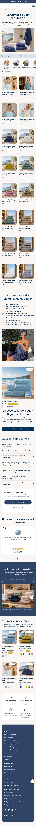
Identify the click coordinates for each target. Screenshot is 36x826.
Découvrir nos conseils (18, 580)
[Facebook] (5, 810)
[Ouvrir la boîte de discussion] (32, 781)
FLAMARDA (12, 815)
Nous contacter (18, 502)
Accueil (4, 10)
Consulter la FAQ (18, 507)
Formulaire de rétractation (11, 785)
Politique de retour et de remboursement (15, 802)
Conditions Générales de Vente (12, 796)
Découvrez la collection (17, 429)
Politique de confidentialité (11, 805)
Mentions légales (8, 793)
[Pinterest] (12, 810)
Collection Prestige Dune (10, 747)
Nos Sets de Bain (8, 738)
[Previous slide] (4, 597)
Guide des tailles (8, 767)
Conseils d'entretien (9, 770)
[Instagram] (9, 810)
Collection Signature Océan (11, 744)
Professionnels (8, 756)
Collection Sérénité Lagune (11, 750)
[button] (3, 656)
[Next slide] (31, 597)
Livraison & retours (9, 782)
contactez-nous (25, 717)
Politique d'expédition (10, 799)
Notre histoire (8, 753)
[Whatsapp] (16, 810)
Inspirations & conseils (10, 773)
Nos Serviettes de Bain (10, 741)
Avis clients (7, 779)
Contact (6, 759)
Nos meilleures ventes (10, 734)
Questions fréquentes (10, 776)
